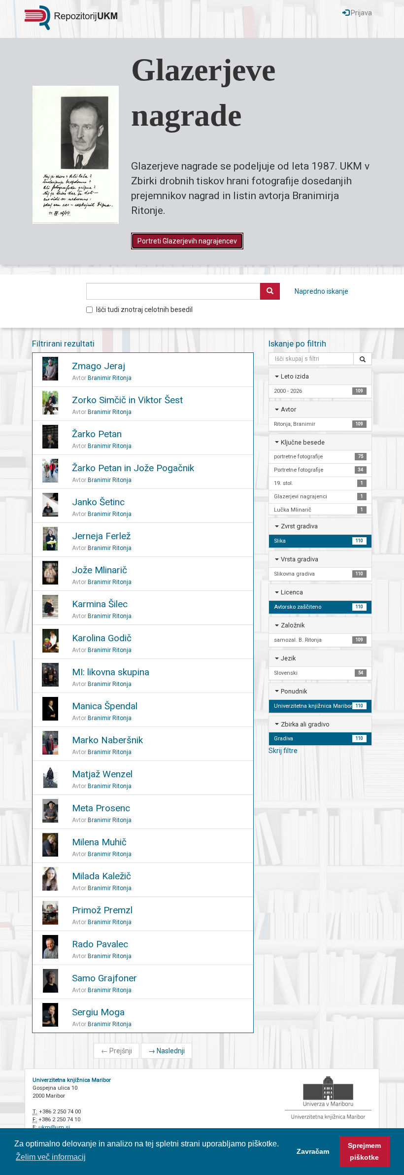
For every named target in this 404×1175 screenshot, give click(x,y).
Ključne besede (303, 442)
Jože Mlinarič (99, 570)
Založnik (292, 625)
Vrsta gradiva (299, 559)
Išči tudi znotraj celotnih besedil (144, 309)
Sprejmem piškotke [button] (364, 1151)
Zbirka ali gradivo (305, 724)
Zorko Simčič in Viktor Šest (127, 400)
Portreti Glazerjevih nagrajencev (187, 241)
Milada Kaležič (101, 876)
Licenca (292, 592)
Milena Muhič (99, 842)
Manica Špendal (104, 706)
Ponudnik (294, 691)
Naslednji (166, 1051)
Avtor (288, 409)
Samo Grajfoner (104, 978)
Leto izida (295, 376)
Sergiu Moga (98, 1012)
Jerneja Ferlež (101, 536)
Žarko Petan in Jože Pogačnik (133, 468)
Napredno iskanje (321, 291)
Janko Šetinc (98, 502)
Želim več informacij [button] (51, 1157)
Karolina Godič (102, 638)
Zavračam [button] (313, 1151)
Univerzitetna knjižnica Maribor (72, 1080)
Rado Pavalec (100, 944)
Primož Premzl (102, 910)
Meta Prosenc (101, 808)
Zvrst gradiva (299, 526)
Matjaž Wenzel (102, 774)
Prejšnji (116, 1051)
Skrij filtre (283, 751)
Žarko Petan (97, 434)
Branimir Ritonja (110, 378)
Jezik (288, 658)
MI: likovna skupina (110, 672)
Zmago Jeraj (98, 366)
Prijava (360, 13)
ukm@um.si (54, 1127)
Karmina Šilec (100, 604)
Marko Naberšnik (107, 740)
